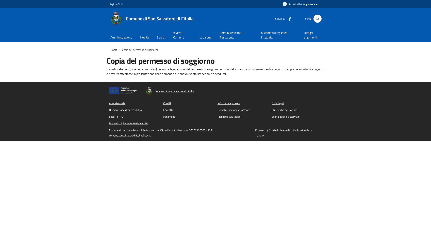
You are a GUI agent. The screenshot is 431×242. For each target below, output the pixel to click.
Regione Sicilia (116, 4)
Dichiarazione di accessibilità (125, 110)
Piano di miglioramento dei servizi (128, 123)
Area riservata (117, 103)
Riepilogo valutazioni (229, 117)
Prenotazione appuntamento (234, 110)
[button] (300, 4)
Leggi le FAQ (116, 117)
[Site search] (317, 19)
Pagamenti (169, 117)
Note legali (278, 103)
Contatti (168, 110)
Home (113, 50)
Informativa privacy (229, 103)
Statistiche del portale (284, 110)
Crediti (167, 103)
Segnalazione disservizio (286, 117)
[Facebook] (288, 18)
